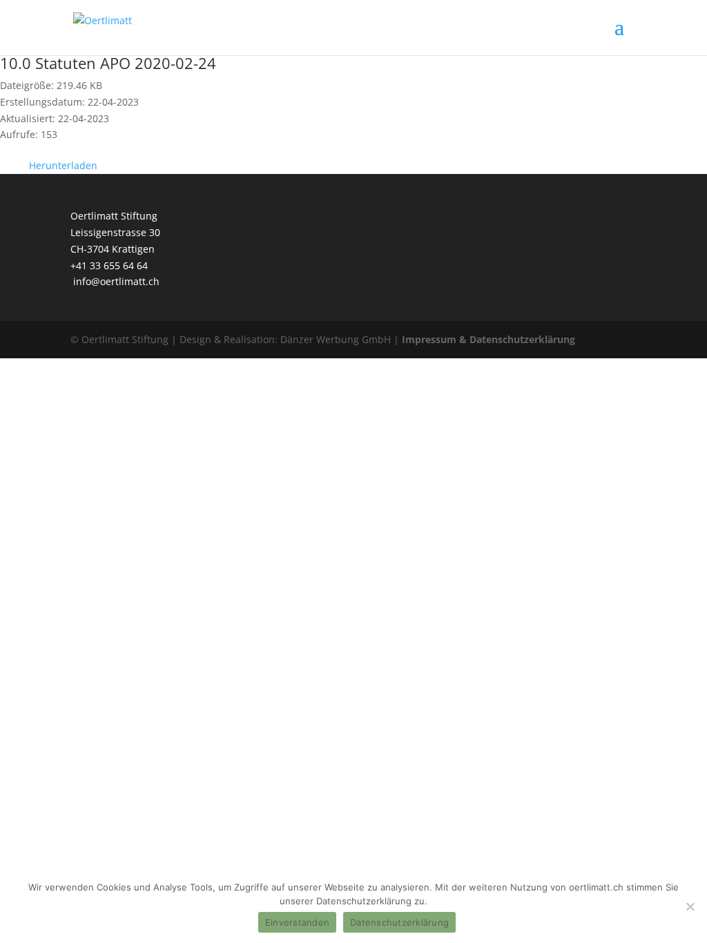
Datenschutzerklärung (399, 922)
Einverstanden (297, 922)
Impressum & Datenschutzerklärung (488, 339)
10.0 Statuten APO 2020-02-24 (108, 62)
